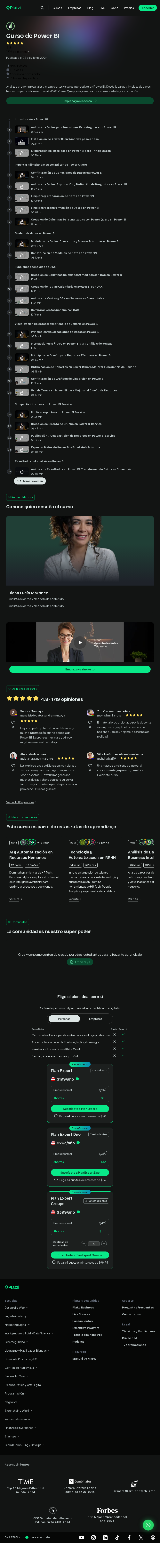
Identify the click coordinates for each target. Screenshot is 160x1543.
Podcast (78, 1341)
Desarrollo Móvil (15, 1376)
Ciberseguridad (15, 1342)
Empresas (74, 8)
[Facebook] (129, 1537)
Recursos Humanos (17, 1419)
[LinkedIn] (105, 1537)
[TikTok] (117, 1537)
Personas (64, 1018)
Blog (90, 8)
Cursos (57, 8)
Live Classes (81, 1314)
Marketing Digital (16, 1324)
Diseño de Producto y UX (21, 1359)
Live (102, 8)
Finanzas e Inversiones (19, 1427)
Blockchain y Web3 (17, 1410)
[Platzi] (13, 8)
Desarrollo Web (15, 1307)
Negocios (11, 1402)
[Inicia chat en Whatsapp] (148, 1525)
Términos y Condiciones (138, 1331)
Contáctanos (131, 1314)
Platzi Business (83, 1307)
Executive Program (85, 1328)
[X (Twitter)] (141, 1537)
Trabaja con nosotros (87, 1335)
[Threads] (153, 1537)
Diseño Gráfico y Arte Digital (23, 1385)
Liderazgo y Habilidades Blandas (26, 1350)
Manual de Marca (84, 1358)
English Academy (16, 1316)
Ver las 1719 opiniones (20, 802)
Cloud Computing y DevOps (23, 1445)
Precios (129, 8)
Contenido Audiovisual (20, 1367)
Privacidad (129, 1338)
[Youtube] (81, 1537)
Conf (114, 8)
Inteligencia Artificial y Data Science (28, 1333)
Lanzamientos (82, 1321)
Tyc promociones (134, 1345)
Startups (10, 1436)
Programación (14, 1393)
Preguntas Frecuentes (138, 1307)
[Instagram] (93, 1537)
